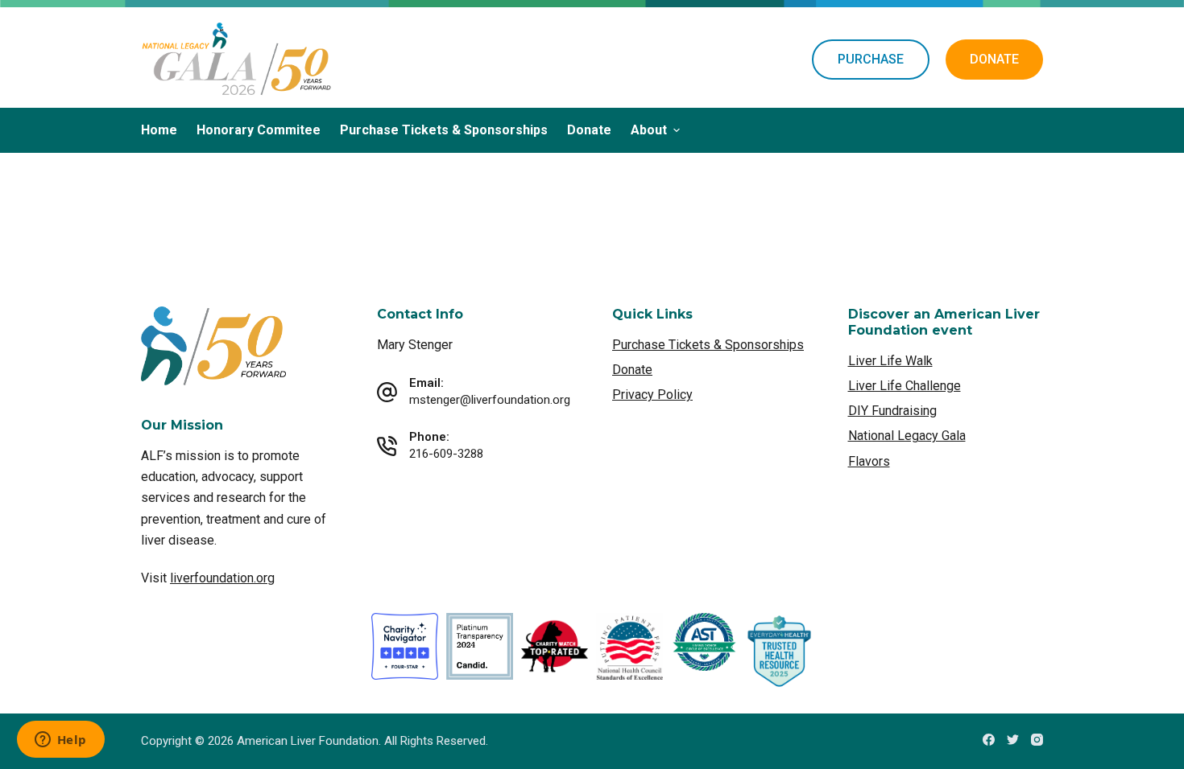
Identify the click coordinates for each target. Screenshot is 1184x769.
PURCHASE (871, 59)
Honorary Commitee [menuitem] (259, 130)
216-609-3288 (446, 453)
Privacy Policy (652, 394)
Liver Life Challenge (904, 385)
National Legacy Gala (907, 435)
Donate (632, 369)
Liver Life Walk (890, 360)
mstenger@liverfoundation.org (489, 400)
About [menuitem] (649, 130)
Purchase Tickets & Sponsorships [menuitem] (444, 130)
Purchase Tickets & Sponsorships (708, 344)
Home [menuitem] (159, 130)
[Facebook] (989, 740)
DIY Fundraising (892, 410)
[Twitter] (1013, 740)
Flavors (869, 461)
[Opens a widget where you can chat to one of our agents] (60, 741)
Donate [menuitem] (589, 130)
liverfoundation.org (222, 578)
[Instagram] (1037, 740)
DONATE (994, 59)
